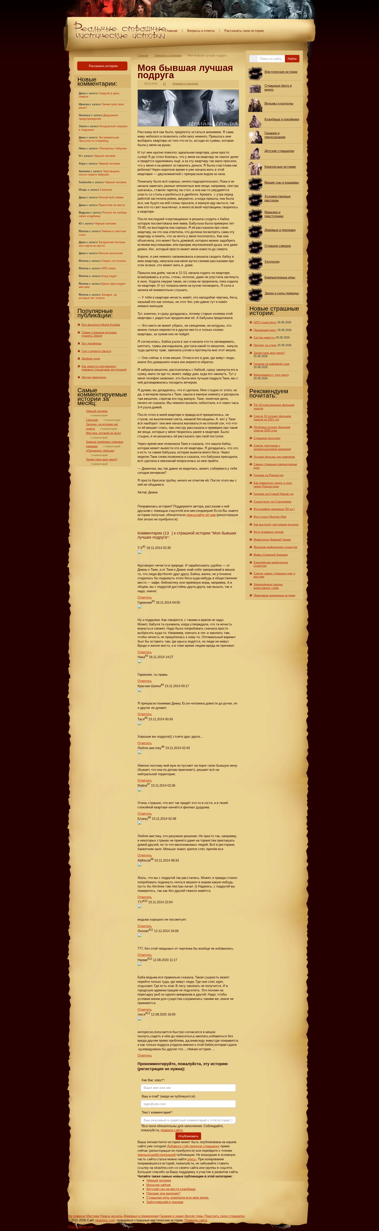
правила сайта (171, 1130)
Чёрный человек (158, 1180)
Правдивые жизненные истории (274, 595)
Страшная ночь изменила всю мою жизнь (177, 1197)
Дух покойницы (92, 343)
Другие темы (194, 1216)
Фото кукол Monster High (270, 516)
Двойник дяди (91, 358)
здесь (191, 1159)
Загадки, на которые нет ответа (98, 296)
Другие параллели (94, 377)
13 (164, 83)
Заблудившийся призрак (164, 1202)
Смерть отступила (113, 260)
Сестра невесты (264, 337)
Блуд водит (109, 276)
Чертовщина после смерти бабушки (99, 173)
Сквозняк (106, 189)
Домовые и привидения (141, 1216)
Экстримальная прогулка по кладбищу (99, 139)
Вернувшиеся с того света (271, 375)
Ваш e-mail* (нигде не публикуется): (168, 1096)
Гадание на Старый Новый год (274, 494)
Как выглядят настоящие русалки (276, 524)
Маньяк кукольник (110, 253)
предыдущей (147, 1155)
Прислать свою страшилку (224, 1216)
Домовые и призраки (168, 55)
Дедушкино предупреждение (98, 117)
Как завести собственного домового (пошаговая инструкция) (104, 368)
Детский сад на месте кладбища (170, 1189)
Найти (292, 58)
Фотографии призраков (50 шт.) (274, 509)
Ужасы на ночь (111, 1216)
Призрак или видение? (163, 1193)
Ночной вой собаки (110, 197)
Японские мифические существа (275, 547)
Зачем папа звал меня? (101, 459)
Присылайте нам (80, 1227)
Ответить (145, 597)
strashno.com (105, 1220)
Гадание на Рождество (269, 475)
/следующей (166, 1155)
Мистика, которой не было (103, 433)
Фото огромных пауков (269, 532)
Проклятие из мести (111, 205)
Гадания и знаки (171, 1216)
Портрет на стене (265, 345)
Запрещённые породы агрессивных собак (268, 586)
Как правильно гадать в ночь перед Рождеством (273, 484)
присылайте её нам (201, 515)
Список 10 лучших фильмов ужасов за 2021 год (272, 418)
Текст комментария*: (157, 1112)
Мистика (92, 1216)
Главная (171, 31)
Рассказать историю (103, 66)
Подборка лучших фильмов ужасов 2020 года (272, 428)
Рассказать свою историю (244, 31)
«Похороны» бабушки (112, 148)
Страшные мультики (267, 438)
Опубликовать (188, 1136)
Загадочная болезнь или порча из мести (102, 244)
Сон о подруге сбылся (96, 351)
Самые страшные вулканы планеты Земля (99, 334)
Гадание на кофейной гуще (272, 364)
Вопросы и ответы (201, 31)
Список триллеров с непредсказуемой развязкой (272, 447)
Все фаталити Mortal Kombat (101, 324)
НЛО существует (265, 322)
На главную (76, 1216)
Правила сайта (195, 1220)
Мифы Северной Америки (271, 554)
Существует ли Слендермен (272, 501)
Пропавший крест (265, 330)
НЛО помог (108, 268)
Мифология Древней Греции (272, 539)
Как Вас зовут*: (153, 1080)
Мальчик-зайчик (158, 1185)
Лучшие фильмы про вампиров (274, 456)
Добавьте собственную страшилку (193, 1146)
